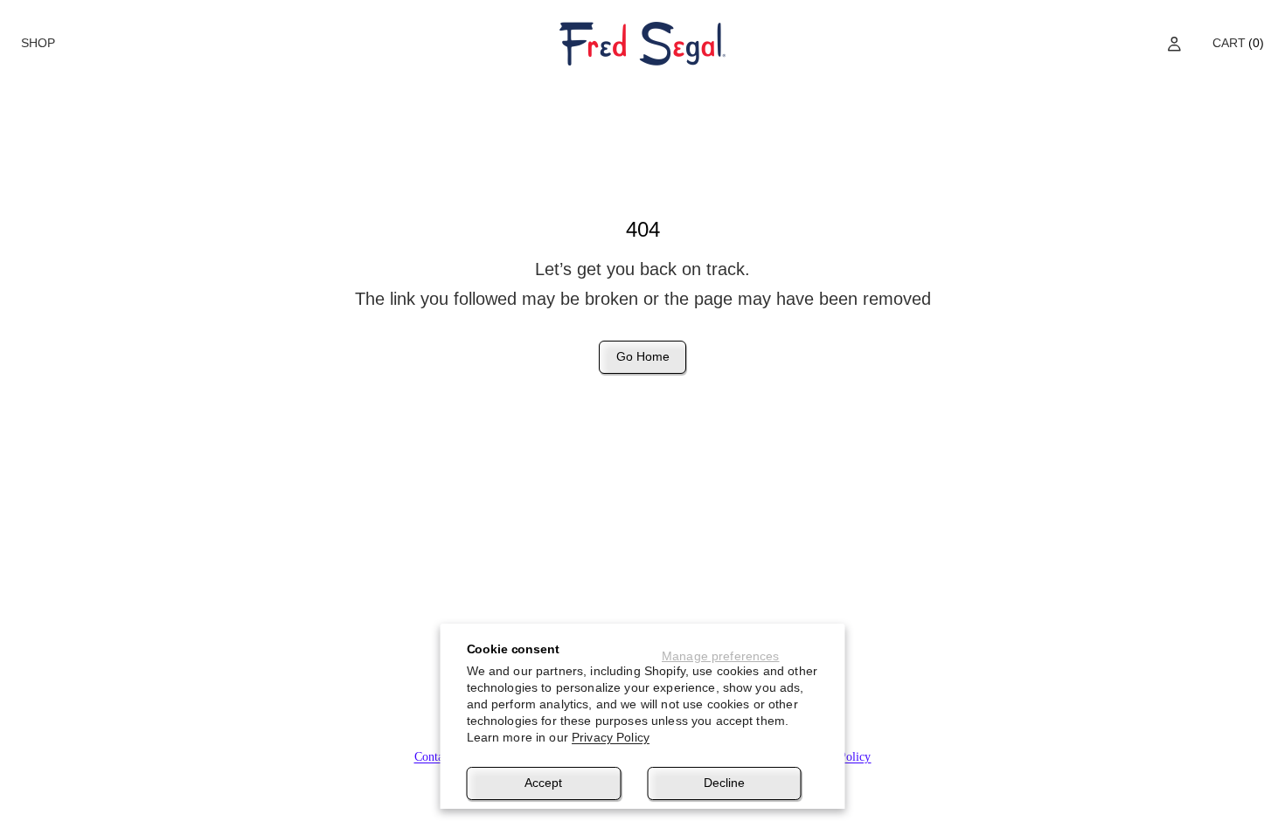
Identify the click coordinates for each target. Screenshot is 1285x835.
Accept (543, 783)
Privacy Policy (610, 737)
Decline (724, 783)
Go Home (643, 356)
